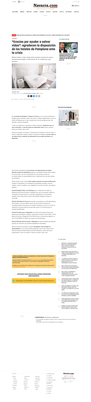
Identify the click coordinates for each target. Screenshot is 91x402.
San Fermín (15, 11)
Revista (62, 11)
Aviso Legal (50, 385)
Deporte (48, 11)
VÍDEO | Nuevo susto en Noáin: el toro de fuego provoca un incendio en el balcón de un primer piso (70, 267)
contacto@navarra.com (19, 266)
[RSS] (72, 376)
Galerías (37, 387)
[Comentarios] (39, 96)
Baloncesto (26, 387)
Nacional (55, 11)
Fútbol (25, 385)
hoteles (21, 99)
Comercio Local (36, 260)
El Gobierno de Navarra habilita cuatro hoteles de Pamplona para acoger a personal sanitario (68, 123)
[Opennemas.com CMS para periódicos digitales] (68, 379)
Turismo (49, 391)
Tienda (49, 393)
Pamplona (29, 11)
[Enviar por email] (36, 96)
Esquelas (76, 11)
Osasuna (42, 11)
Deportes (25, 383)
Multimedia (69, 11)
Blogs (25, 378)
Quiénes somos (51, 373)
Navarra (22, 11)
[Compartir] (28, 96)
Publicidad (50, 378)
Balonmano (37, 376)
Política (14, 378)
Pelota (25, 388)
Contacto (50, 375)
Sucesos (15, 379)
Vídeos (36, 389)
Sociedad (15, 383)
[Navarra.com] (45, 5)
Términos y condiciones (52, 317)
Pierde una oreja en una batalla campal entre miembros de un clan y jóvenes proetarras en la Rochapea (43, 35)
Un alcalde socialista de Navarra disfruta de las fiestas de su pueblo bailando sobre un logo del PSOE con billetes (68, 57)
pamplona (16, 99)
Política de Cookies (52, 380)
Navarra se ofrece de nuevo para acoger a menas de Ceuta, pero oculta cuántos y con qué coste (69, 307)
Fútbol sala (37, 378)
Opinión (36, 11)
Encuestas (26, 379)
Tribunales (15, 381)
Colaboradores (27, 376)
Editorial (14, 388)
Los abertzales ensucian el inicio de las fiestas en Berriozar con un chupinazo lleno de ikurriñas (70, 294)
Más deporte (37, 379)
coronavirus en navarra (29, 99)
